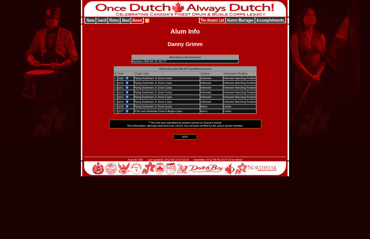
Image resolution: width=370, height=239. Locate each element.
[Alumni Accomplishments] (270, 22)
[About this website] (125, 22)
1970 (121, 83)
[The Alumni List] (212, 22)
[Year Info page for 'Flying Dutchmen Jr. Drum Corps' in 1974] (127, 102)
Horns (203, 106)
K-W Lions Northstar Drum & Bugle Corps (158, 111)
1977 (121, 111)
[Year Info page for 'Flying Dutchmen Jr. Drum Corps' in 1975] (127, 106)
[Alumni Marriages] (240, 22)
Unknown (205, 78)
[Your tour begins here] (102, 22)
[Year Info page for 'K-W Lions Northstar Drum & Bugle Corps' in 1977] (127, 111)
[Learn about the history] (114, 22)
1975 (121, 106)
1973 (121, 97)
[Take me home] (90, 22)
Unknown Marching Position (239, 78)
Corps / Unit (142, 73)
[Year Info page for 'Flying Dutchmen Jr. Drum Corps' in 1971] (127, 87)
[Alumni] (138, 22)
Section (205, 73)
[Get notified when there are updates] (147, 22)
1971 (121, 87)
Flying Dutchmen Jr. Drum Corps (153, 78)
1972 (121, 92)
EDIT (185, 136)
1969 (121, 78)
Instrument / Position (236, 73)
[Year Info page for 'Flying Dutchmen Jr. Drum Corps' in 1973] (127, 97)
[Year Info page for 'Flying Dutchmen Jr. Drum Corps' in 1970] (127, 83)
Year (121, 73)
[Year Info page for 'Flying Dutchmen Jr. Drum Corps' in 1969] (127, 78)
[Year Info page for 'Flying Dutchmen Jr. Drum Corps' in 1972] (127, 92)
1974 (121, 102)
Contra (227, 106)
